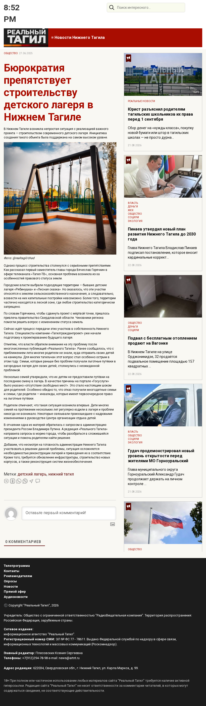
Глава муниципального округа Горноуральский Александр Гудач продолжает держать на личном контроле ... (156, 476)
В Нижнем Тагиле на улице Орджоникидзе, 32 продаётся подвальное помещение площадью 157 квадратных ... (161, 359)
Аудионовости (16, 597)
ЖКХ (130, 210)
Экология (135, 221)
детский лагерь (32, 474)
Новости (11, 586)
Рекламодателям (18, 576)
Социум (133, 217)
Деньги (133, 206)
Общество (11, 53)
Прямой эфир (15, 591)
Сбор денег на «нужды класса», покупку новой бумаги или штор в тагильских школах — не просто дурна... (161, 132)
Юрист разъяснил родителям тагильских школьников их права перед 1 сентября (160, 114)
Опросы (10, 581)
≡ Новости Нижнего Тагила (78, 37)
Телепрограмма (17, 566)
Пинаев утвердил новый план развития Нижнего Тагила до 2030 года (162, 234)
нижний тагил (61, 474)
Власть (133, 203)
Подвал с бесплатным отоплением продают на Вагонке (162, 341)
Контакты (11, 571)
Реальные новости (141, 101)
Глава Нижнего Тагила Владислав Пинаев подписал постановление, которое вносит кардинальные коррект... (163, 252)
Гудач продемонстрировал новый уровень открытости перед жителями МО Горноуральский (161, 455)
